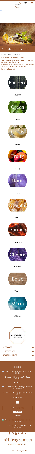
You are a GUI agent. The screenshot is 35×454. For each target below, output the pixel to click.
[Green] (17, 107)
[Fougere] (17, 82)
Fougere (17, 94)
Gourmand (17, 242)
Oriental (17, 217)
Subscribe (17, 412)
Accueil (3, 54)
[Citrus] (17, 131)
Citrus (17, 144)
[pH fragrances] (12, 5)
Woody (17, 291)
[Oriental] (17, 205)
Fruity (17, 168)
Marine (17, 316)
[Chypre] (17, 254)
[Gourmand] (17, 230)
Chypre (17, 266)
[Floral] (17, 181)
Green (17, 119)
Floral (17, 193)
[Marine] (17, 303)
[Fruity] (17, 156)
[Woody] (17, 279)
